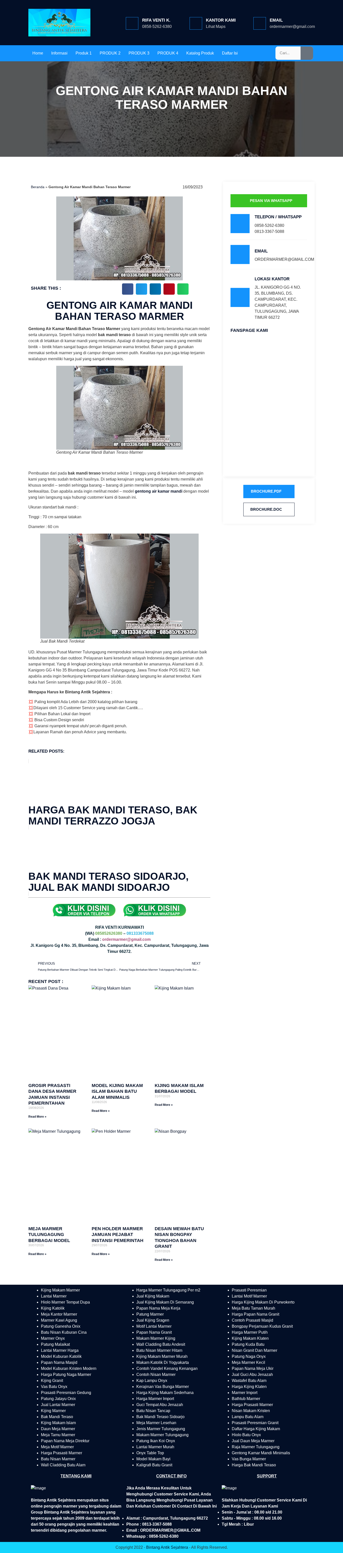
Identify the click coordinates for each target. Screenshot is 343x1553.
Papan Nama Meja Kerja (158, 1308)
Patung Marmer (150, 1314)
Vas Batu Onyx (54, 1386)
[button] (127, 289)
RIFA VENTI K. (156, 20)
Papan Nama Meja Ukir (252, 1368)
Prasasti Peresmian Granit (255, 1423)
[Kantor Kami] (196, 23)
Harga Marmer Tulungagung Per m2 (168, 1290)
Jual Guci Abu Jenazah (252, 1374)
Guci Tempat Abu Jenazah (159, 1405)
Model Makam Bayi (153, 1459)
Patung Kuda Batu (248, 1344)
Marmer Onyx (53, 1338)
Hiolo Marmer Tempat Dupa (65, 1302)
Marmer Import (244, 1392)
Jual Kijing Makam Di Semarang (165, 1302)
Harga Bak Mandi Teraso (254, 1465)
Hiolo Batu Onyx (246, 1435)
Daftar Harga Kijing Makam (256, 1429)
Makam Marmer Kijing (155, 1338)
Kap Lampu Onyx (151, 1380)
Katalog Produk (200, 53)
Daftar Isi (230, 53)
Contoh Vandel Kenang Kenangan (167, 1368)
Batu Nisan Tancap (153, 1411)
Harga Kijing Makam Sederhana (165, 1392)
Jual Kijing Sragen (152, 1320)
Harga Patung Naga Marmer (66, 1374)
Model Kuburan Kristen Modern (68, 1368)
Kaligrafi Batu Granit (154, 1465)
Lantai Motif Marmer (249, 1296)
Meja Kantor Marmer (59, 1314)
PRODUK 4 (167, 53)
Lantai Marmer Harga (60, 1350)
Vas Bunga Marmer (249, 1459)
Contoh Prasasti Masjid (252, 1320)
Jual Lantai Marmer (58, 1405)
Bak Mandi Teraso (57, 1417)
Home (37, 53)
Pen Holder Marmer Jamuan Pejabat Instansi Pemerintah (117, 1234)
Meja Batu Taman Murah (253, 1308)
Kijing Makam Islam (58, 1423)
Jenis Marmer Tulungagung (160, 1429)
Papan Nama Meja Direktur (65, 1441)
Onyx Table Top (150, 1453)
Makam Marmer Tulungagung (162, 1435)
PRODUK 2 (110, 53)
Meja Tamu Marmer (58, 1435)
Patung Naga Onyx (249, 1356)
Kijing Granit (52, 1380)
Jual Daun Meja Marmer (253, 1441)
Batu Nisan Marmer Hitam (159, 1350)
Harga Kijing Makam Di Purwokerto (263, 1302)
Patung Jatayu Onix (58, 1398)
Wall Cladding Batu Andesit (160, 1344)
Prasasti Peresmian (249, 1290)
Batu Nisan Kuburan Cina (64, 1332)
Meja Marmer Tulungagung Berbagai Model (49, 1234)
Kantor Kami (221, 20)
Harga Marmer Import (155, 1398)
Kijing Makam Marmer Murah (162, 1356)
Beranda (37, 187)
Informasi (59, 53)
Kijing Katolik (53, 1308)
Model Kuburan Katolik (61, 1356)
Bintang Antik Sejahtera (167, 1547)
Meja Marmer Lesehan (156, 1423)
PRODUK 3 (139, 53)
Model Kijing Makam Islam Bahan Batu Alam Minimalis (117, 1091)
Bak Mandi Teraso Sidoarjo (160, 1417)
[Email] (259, 23)
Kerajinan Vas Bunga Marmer (162, 1386)
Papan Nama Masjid (59, 1362)
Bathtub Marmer (246, 1398)
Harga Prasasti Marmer (61, 1453)
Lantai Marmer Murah (155, 1447)
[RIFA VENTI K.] (132, 23)
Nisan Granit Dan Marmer (254, 1350)
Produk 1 (84, 53)
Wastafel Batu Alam (249, 1380)
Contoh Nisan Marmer (156, 1374)
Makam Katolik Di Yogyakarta (162, 1362)
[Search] (307, 53)
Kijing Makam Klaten (250, 1338)
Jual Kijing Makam (152, 1296)
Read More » (37, 1116)
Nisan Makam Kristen (251, 1411)
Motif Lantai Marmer (154, 1326)
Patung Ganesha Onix (60, 1326)
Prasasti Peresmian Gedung (66, 1392)
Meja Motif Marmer (57, 1447)
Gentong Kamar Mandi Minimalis (261, 1453)
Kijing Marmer (53, 1411)
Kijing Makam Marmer (60, 1290)
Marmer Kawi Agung (59, 1320)
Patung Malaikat (55, 1344)
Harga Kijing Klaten (249, 1386)
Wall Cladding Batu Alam (63, 1465)
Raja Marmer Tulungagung (255, 1447)
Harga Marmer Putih (250, 1332)
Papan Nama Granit (154, 1332)
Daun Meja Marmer (58, 1429)
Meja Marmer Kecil (248, 1362)
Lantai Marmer (54, 1296)
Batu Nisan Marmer (58, 1459)
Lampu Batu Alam (247, 1417)
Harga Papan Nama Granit (255, 1314)
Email (276, 20)
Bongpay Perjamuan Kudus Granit (262, 1326)
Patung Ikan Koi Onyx (155, 1441)
